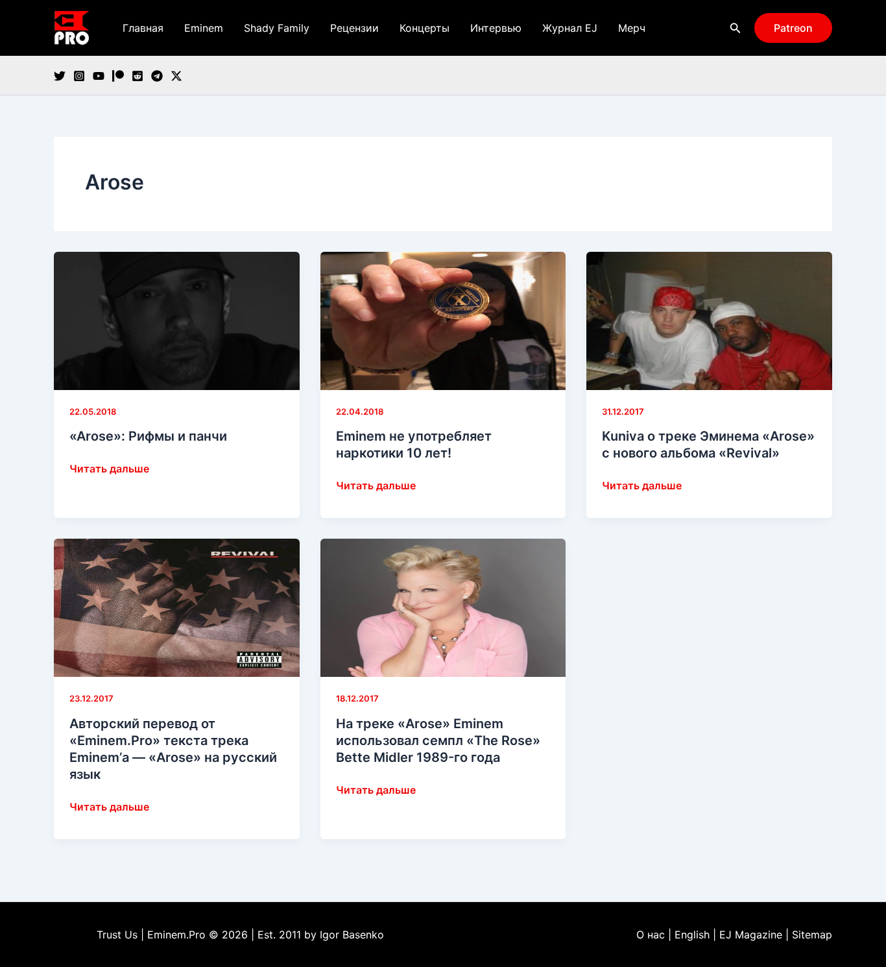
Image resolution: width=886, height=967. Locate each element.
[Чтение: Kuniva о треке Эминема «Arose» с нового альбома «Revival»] (709, 319)
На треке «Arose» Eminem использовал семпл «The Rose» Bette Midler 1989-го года (438, 740)
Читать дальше (109, 469)
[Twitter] (60, 76)
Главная (143, 27)
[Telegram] (157, 76)
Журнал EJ (569, 27)
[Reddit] (137, 76)
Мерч (631, 27)
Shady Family (276, 27)
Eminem (203, 27)
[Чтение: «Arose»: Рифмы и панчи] (177, 319)
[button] (735, 28)
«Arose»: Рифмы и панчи (148, 436)
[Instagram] (79, 76)
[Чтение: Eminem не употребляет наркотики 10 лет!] (443, 319)
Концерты (424, 27)
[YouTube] (98, 76)
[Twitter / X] (176, 76)
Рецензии (354, 27)
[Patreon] (118, 76)
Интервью (495, 27)
